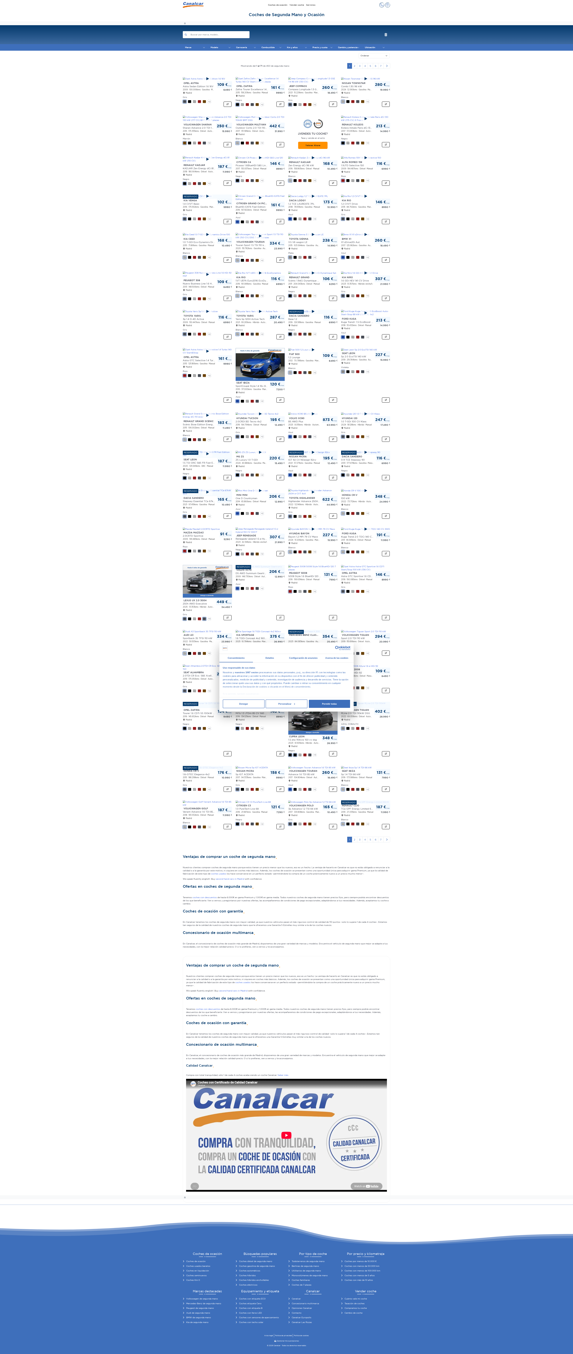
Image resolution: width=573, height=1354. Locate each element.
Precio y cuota (319, 47)
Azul (238, 217)
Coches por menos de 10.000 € (360, 1261)
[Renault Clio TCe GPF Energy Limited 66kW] (365, 802)
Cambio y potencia (347, 47)
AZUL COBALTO (349, 724)
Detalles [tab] (269, 658)
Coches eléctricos (248, 1285)
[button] (381, 5)
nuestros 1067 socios (246, 672)
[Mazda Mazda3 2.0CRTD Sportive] (201, 529)
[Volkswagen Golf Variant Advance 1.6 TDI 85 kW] (207, 803)
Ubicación (370, 47)
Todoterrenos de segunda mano (308, 1261)
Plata (291, 253)
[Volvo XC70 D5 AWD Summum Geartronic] (259, 566)
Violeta (345, 367)
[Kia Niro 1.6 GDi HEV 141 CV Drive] (365, 273)
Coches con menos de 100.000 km (362, 1270)
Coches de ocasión (277, 5)
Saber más (283, 1075)
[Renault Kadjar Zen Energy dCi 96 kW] (313, 157)
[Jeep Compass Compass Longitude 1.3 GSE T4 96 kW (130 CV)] (313, 80)
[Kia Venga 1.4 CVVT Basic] (207, 196)
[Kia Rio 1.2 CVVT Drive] (365, 196)
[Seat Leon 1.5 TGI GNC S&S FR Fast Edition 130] (207, 454)
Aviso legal (268, 1335)
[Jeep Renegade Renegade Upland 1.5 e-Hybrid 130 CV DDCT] (260, 530)
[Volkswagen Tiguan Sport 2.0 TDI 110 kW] (363, 631)
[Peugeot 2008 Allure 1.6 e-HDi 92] (359, 666)
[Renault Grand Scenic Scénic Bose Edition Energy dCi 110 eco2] (207, 415)
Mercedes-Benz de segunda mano (203, 1303)
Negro (239, 100)
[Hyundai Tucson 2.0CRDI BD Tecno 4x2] (260, 413)
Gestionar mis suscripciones (288, 1341)
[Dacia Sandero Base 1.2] (313, 311)
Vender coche (296, 5)
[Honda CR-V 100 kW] (365, 490)
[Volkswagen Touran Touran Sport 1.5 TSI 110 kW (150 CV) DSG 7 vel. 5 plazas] (260, 236)
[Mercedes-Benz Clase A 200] (304, 631)
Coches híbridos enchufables (254, 1280)
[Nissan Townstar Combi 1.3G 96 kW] (365, 78)
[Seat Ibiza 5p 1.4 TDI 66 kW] (356, 767)
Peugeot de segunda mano (200, 1308)
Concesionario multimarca (305, 1303)
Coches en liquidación (197, 1270)
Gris (185, 97)
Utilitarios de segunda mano (306, 1270)
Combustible (268, 47)
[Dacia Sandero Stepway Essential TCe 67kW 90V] (207, 492)
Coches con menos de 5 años (360, 1275)
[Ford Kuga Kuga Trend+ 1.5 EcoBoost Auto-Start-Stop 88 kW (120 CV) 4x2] (365, 313)
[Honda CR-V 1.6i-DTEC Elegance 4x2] (203, 767)
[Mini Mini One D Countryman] (260, 490)
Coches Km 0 (193, 1280)
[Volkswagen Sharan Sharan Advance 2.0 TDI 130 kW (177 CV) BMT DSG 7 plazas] (207, 119)
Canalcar (296, 1299)
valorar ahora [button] (312, 145)
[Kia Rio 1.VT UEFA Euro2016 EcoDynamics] (260, 273)
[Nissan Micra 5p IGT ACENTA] (252, 767)
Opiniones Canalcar (302, 1308)
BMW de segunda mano (198, 1317)
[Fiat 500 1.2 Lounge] (313, 349)
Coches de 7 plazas (301, 1285)
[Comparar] (228, 104)
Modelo (214, 47)
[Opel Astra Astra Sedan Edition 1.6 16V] (207, 78)
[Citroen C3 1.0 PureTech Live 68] (253, 802)
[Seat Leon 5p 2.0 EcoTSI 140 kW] (359, 349)
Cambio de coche (353, 1313)
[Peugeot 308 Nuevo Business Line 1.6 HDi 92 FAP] (207, 274)
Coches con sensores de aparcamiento (259, 1317)
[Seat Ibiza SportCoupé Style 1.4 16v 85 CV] (260, 364)
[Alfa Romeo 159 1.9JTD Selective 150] (365, 157)
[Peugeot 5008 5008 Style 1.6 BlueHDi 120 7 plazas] (313, 568)
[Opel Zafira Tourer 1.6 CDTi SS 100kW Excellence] (207, 705)
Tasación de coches (355, 1303)
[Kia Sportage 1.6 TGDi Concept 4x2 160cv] (258, 631)
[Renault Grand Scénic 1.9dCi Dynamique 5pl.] (313, 273)
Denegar (243, 703)
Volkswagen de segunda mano (202, 1299)
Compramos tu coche (356, 1308)
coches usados (218, 874)
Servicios (310, 5)
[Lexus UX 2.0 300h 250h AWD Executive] (207, 581)
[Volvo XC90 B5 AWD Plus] (313, 413)
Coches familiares (301, 1280)
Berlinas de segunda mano (305, 1266)
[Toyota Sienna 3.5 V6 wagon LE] (313, 234)
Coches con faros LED (250, 1313)
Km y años (292, 47)
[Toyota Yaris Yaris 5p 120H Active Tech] (260, 311)
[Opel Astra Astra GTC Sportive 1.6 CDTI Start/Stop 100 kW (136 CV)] (365, 568)
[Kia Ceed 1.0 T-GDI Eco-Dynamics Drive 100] (207, 234)
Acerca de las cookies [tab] (336, 658)
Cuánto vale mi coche (356, 1299)
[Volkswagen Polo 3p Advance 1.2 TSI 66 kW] (312, 802)
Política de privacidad (283, 1335)
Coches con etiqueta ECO (252, 1299)
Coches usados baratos (198, 1266)
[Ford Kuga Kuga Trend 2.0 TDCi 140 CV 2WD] (365, 529)
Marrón (186, 138)
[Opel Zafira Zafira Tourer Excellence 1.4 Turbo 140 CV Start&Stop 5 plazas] (260, 80)
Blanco (344, 97)
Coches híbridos (247, 1275)
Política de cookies (301, 1335)
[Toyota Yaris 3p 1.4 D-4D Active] (207, 311)
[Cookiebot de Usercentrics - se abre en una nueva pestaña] (337, 648)
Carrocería (241, 47)
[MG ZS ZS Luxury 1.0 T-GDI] (260, 452)
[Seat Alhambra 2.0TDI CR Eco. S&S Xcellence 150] (207, 667)
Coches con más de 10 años (359, 1280)
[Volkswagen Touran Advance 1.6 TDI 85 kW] (312, 767)
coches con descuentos (204, 897)
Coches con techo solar (251, 1322)
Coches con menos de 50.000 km (362, 1266)
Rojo (343, 176)
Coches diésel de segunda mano (255, 1261)
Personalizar (284, 703)
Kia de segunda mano (197, 1322)
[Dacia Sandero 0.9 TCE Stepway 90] (365, 452)
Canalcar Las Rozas (302, 1322)
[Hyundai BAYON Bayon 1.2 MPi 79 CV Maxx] (313, 529)
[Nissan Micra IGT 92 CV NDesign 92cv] (313, 452)
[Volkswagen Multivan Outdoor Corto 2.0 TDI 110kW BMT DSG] (260, 119)
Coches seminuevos (196, 1275)
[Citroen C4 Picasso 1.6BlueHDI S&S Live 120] (260, 157)
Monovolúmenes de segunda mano (310, 1275)
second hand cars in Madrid (230, 879)
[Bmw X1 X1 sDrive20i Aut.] (365, 234)
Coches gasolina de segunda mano (257, 1266)
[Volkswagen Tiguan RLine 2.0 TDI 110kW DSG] (365, 705)
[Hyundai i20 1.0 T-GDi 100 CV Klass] (365, 413)
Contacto (296, 1313)
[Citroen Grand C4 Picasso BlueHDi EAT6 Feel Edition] (260, 198)
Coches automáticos (249, 1270)
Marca (188, 47)
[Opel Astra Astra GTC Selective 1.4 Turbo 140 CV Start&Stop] (207, 351)
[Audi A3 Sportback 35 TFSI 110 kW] (202, 631)
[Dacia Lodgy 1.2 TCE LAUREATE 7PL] (313, 196)
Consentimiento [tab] (236, 658)
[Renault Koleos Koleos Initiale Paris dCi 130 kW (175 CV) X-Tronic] (365, 119)
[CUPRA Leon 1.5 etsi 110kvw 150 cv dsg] (313, 718)
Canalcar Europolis (301, 1317)
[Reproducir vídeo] (207, 78)
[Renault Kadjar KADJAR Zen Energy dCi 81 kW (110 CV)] (207, 159)
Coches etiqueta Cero (250, 1303)
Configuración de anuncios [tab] (303, 658)
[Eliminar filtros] (386, 34)
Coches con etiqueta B (250, 1308)
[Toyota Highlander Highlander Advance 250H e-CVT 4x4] (313, 492)
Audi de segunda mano (198, 1313)
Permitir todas (329, 703)
